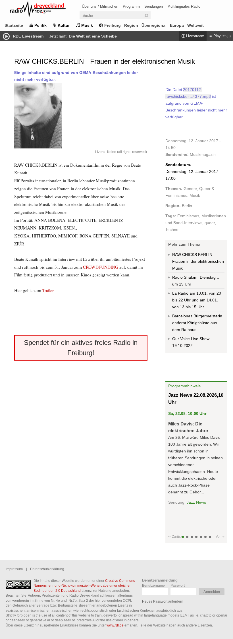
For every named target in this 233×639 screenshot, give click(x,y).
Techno (171, 229)
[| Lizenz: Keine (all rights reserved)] (80, 115)
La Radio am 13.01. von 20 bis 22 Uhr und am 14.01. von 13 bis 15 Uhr (196, 300)
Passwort (177, 585)
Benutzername (153, 585)
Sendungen (153, 6)
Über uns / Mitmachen (100, 6)
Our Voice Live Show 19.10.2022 (190, 342)
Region (131, 25)
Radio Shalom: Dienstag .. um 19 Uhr (195, 280)
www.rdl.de (115, 625)
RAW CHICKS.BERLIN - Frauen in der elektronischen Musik (198, 261)
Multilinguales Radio (183, 6)
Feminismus (188, 216)
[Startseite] (45, 10)
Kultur (64, 25)
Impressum (14, 569)
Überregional (154, 25)
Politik (40, 25)
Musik (87, 25)
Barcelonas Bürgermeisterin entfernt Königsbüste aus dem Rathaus (197, 323)
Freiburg (112, 25)
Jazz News (196, 502)
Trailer (48, 290)
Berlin (187, 205)
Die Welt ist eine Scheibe (93, 36)
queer (210, 222)
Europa (177, 25)
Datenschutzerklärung (47, 569)
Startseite (14, 25)
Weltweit (195, 25)
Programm (131, 6)
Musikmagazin (203, 154)
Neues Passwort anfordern (162, 601)
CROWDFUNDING (101, 267)
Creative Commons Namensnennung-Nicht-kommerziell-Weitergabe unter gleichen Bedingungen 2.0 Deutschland (84, 585)
